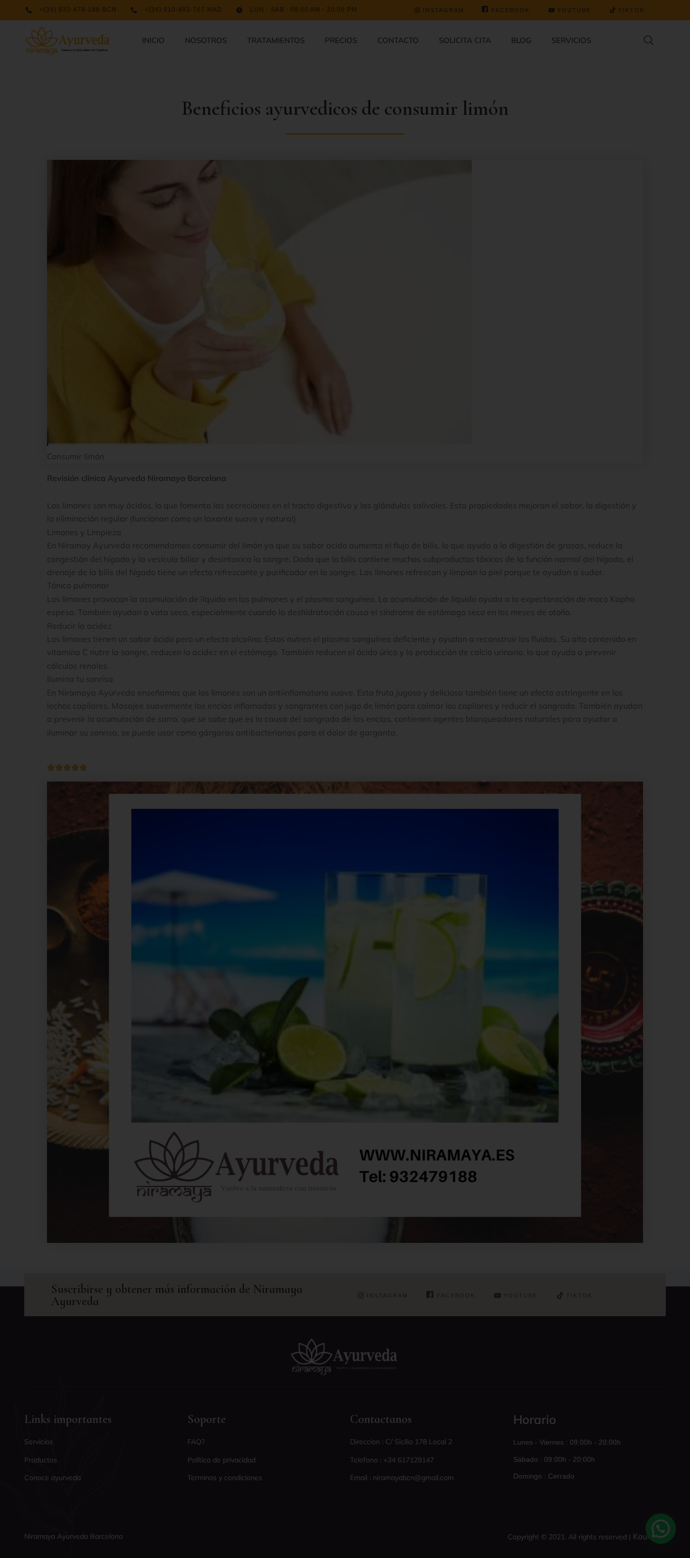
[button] (484, 781)
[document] (345, 779)
